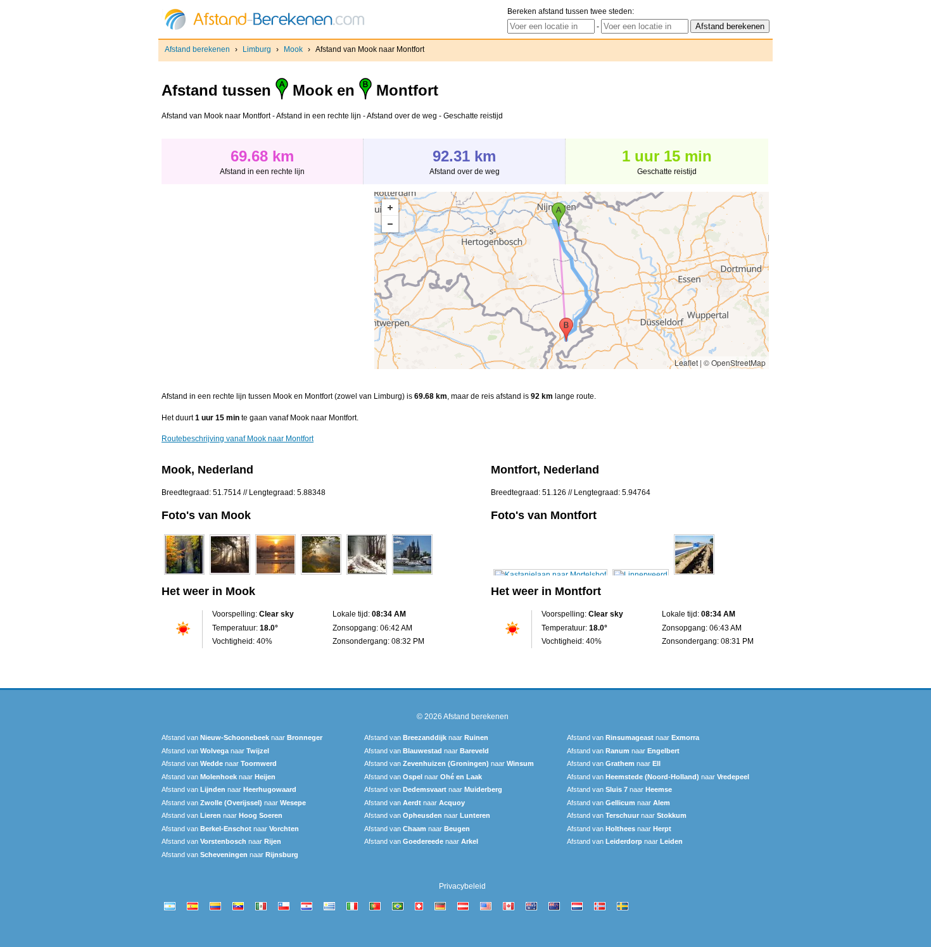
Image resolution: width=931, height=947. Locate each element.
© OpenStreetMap (735, 362)
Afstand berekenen (197, 49)
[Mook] (184, 574)
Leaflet (686, 362)
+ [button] (390, 207)
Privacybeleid (462, 886)
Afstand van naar (242, 737)
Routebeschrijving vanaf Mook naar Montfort (238, 438)
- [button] (390, 224)
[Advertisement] (268, 280)
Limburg (257, 49)
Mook (293, 49)
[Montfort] (550, 574)
